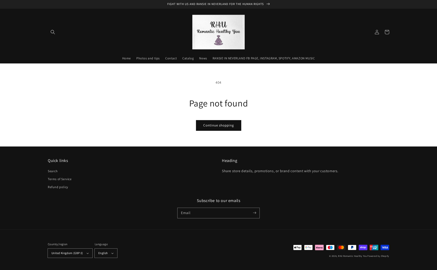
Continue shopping (218, 125)
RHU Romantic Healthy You (352, 256)
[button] (53, 32)
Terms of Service (60, 179)
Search (53, 171)
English (103, 253)
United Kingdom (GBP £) (67, 253)
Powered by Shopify (378, 256)
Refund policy (58, 187)
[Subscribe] (254, 213)
